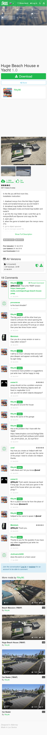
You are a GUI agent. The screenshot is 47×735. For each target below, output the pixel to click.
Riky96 (17, 89)
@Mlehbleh (15, 285)
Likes (22, 182)
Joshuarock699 (17, 554)
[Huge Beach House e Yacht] (23, 151)
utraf (12, 447)
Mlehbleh (14, 336)
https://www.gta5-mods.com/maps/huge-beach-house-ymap (26, 291)
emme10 (14, 382)
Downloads (10, 182)
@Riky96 (14, 482)
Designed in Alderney (9, 724)
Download (25, 76)
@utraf (37, 470)
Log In (23, 566)
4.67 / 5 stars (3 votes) (8, 187)
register (32, 566)
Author (20, 283)
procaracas (15, 302)
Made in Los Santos (9, 727)
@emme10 (23, 504)
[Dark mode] (40, 3)
